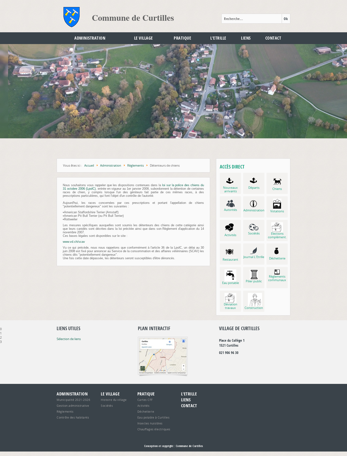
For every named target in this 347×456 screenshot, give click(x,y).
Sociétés (107, 405)
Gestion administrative (73, 405)
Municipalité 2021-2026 (73, 400)
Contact (273, 38)
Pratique (182, 38)
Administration (89, 38)
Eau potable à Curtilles (153, 417)
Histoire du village (114, 400)
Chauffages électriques (153, 429)
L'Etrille (218, 38)
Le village (143, 38)
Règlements (65, 411)
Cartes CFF (145, 400)
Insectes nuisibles (150, 423)
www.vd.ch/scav (74, 241)
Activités (143, 405)
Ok (286, 18)
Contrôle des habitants (73, 417)
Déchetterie (145, 411)
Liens (246, 38)
